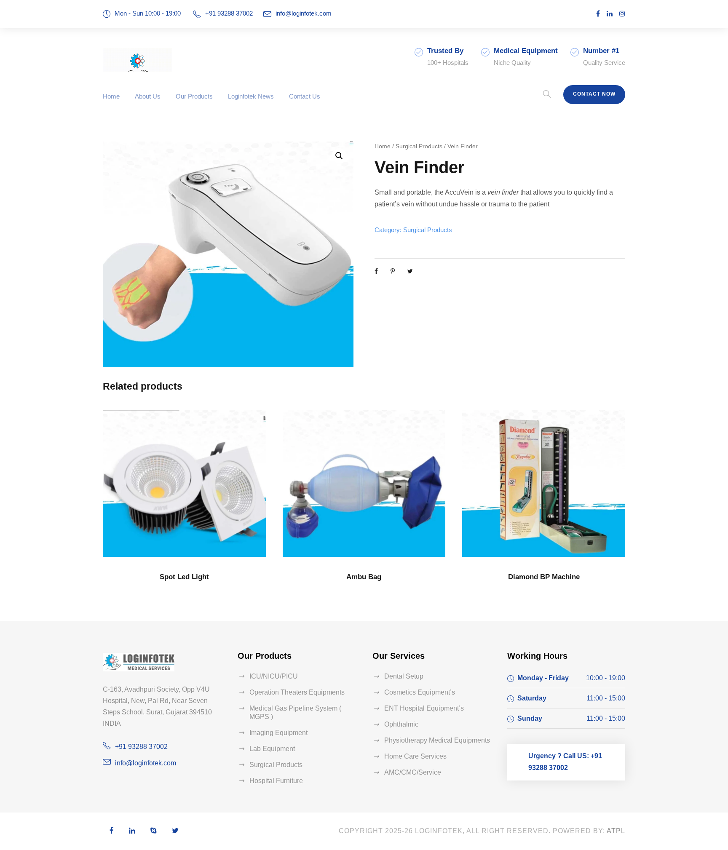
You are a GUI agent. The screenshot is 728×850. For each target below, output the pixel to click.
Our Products (194, 96)
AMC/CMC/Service (412, 772)
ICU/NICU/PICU (273, 676)
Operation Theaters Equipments (297, 692)
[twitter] (175, 831)
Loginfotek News (251, 96)
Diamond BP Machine (544, 577)
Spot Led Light (184, 577)
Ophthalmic (401, 724)
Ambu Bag (363, 577)
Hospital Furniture (276, 780)
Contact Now (594, 94)
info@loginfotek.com (304, 13)
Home (111, 96)
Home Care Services (415, 756)
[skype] (153, 831)
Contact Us (304, 96)
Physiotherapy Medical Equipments (437, 740)
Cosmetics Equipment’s (419, 692)
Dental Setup (403, 676)
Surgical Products (419, 146)
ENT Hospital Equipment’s (424, 708)
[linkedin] (610, 13)
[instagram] (622, 13)
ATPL (616, 830)
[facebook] (598, 13)
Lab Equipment (272, 748)
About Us (148, 96)
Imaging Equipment (278, 732)
